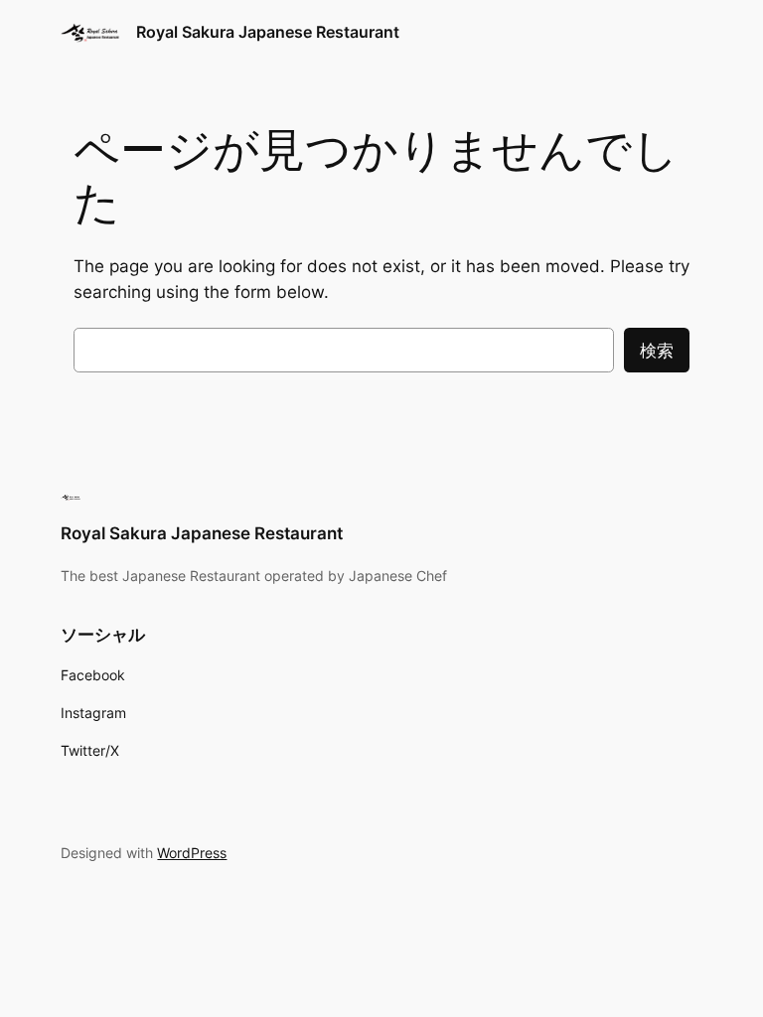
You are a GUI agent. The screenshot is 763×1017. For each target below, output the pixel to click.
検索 (657, 351)
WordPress (192, 852)
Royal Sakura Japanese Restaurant (267, 32)
